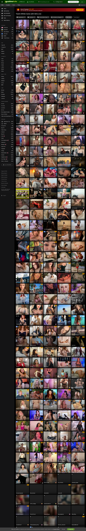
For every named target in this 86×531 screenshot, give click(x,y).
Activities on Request (57, 17)
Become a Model (4, 183)
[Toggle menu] (2, 2)
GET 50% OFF (80, 9)
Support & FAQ (4, 171)
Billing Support (4, 173)
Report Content (4, 175)
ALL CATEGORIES (8, 164)
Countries (31, 17)
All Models (3, 187)
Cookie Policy (56, 529)
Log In (82, 1)
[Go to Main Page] (11, 2)
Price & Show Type (43, 17)
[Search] (54, 2)
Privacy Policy (4, 179)
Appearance (21, 17)
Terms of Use (4, 181)
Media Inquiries (4, 177)
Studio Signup (4, 185)
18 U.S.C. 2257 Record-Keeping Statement (5, 190)
